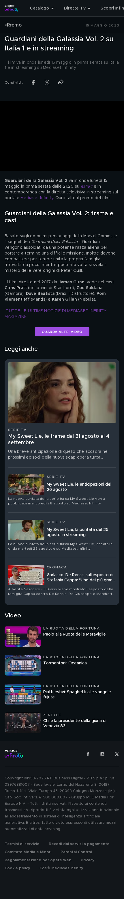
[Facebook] (88, 754)
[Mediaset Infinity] (11, 8)
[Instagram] (102, 754)
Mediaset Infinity (36, 198)
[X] (116, 754)
